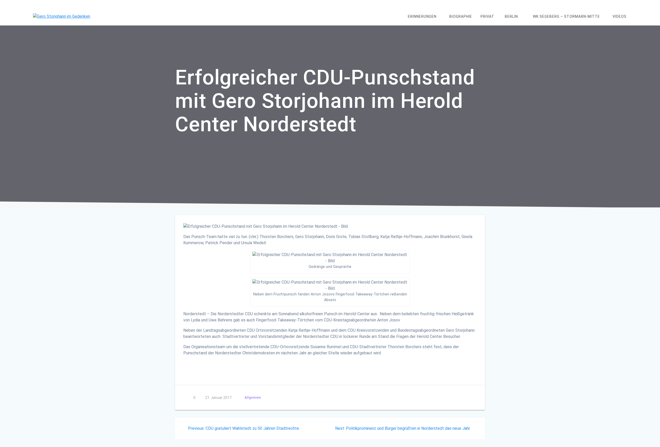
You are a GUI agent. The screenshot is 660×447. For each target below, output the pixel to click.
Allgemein (253, 397)
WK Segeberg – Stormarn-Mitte (566, 16)
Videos (619, 16)
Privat (487, 16)
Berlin (511, 16)
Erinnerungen (422, 16)
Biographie (460, 16)
